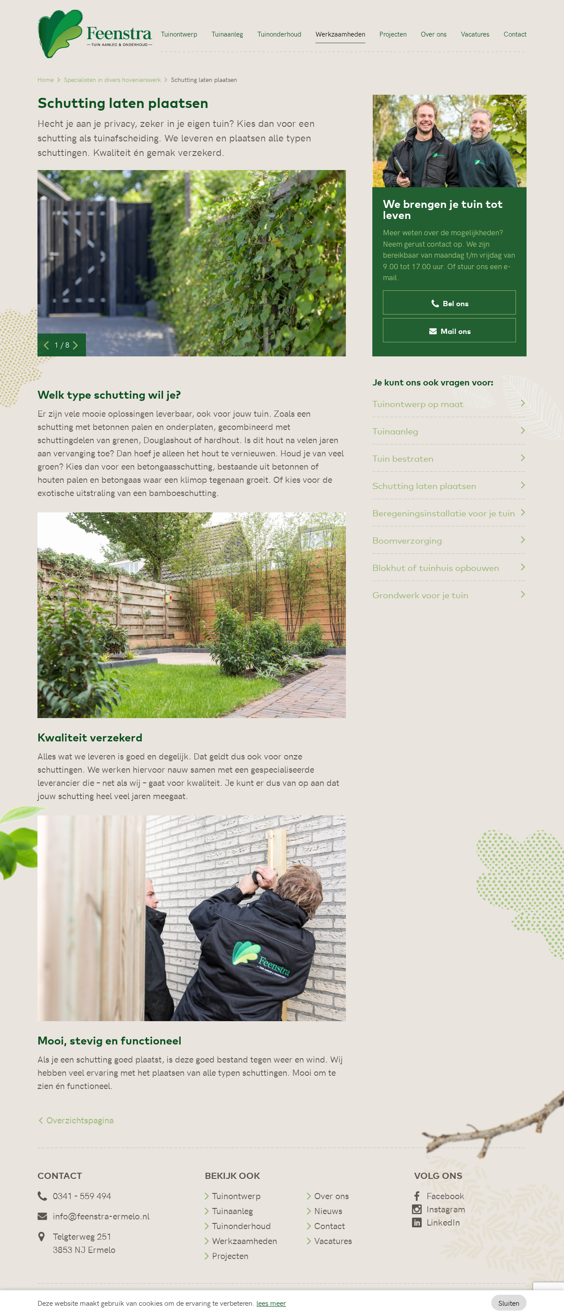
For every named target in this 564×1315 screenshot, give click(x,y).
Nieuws (328, 1210)
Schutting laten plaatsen (424, 485)
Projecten (393, 34)
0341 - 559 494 (82, 1195)
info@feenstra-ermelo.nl (101, 1216)
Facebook (445, 1195)
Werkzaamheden (340, 33)
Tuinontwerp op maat (418, 403)
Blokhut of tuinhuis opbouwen (435, 567)
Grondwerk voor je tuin (420, 594)
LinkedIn (443, 1222)
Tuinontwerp (179, 34)
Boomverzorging (407, 540)
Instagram (446, 1209)
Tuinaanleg (227, 34)
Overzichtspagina (79, 1120)
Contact (515, 34)
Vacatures (475, 34)
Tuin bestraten (403, 458)
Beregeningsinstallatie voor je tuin (443, 513)
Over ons (434, 34)
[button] (449, 302)
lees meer (271, 1303)
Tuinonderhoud (279, 34)
